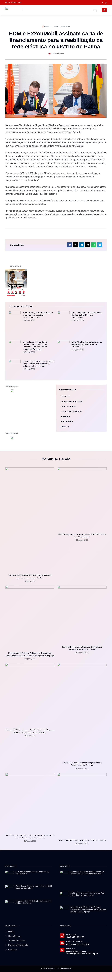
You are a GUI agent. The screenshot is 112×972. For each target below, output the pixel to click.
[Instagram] (106, 3)
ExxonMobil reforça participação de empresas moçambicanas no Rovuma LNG (87, 344)
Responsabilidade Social (71, 401)
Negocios (65, 426)
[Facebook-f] (102, 3)
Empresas (48, 26)
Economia (65, 396)
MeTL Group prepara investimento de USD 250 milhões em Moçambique (86, 314)
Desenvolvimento (68, 406)
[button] (95, 10)
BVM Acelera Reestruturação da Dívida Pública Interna (82, 840)
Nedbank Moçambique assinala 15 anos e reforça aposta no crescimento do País (38, 314)
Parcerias (65, 26)
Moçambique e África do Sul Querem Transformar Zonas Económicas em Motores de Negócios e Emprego (88, 909)
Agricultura (65, 416)
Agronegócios (67, 421)
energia (57, 26)
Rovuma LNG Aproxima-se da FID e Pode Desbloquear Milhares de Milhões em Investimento (38, 363)
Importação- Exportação (71, 411)
